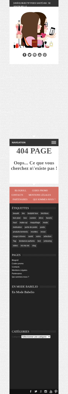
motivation (17, 227)
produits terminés (20, 232)
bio (23, 213)
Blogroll (21, 190)
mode (45, 222)
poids (42, 227)
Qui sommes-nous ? (44, 199)
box (25, 218)
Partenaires (20, 199)
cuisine (33, 218)
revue (43, 232)
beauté (16, 213)
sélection (47, 236)
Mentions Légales (40, 195)
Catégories (16, 337)
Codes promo (40, 190)
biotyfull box (33, 213)
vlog (34, 246)
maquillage (35, 222)
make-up (23, 222)
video (15, 246)
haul (15, 222)
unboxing (48, 241)
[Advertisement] (34, 100)
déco (41, 218)
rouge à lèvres (19, 236)
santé (30, 236)
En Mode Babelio (23, 292)
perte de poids (31, 227)
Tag (14, 241)
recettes (34, 232)
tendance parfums (27, 241)
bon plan (17, 218)
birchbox (44, 213)
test (39, 241)
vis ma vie (25, 246)
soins (38, 236)
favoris (49, 218)
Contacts (17, 195)
